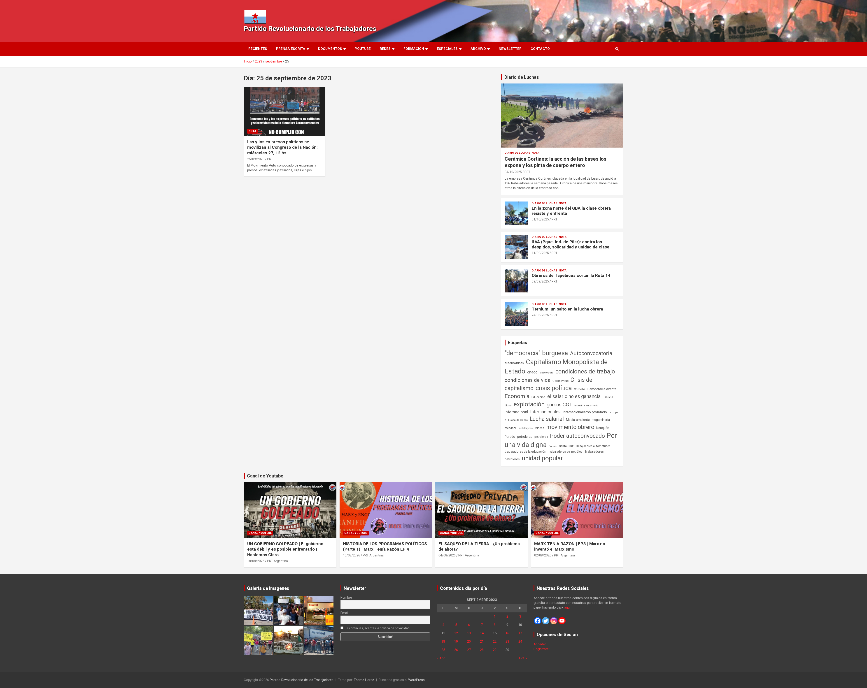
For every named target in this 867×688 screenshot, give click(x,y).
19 (456, 641)
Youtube (363, 49)
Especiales (447, 49)
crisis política (554, 388)
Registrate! (542, 649)
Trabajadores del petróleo (565, 451)
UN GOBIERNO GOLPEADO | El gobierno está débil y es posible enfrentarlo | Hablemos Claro (285, 549)
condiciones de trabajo (585, 371)
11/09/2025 (540, 253)
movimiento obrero (570, 427)
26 (456, 650)
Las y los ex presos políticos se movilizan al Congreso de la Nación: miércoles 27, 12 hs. (282, 147)
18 (443, 641)
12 (456, 633)
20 (469, 641)
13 (469, 633)
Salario (553, 446)
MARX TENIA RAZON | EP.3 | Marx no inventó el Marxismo (569, 546)
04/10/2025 (513, 172)
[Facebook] (537, 620)
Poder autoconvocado (577, 436)
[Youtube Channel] (562, 620)
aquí (567, 607)
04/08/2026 (447, 555)
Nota (252, 131)
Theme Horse (364, 680)
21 (482, 641)
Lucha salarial (547, 419)
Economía (517, 396)
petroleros (541, 436)
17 (520, 633)
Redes (385, 49)
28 (482, 650)
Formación (413, 49)
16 (507, 633)
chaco (532, 372)
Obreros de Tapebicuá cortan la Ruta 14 (571, 275)
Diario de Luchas (521, 77)
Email (344, 613)
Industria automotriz (586, 405)
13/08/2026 (351, 555)
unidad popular (542, 458)
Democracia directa (601, 389)
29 (494, 650)
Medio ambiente (578, 420)
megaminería (601, 420)
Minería (539, 428)
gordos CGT (559, 405)
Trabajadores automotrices (593, 446)
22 (494, 641)
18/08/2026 (255, 561)
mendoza (511, 428)
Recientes (257, 49)
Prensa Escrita (290, 49)
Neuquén (602, 428)
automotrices (514, 363)
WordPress (416, 680)
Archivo (478, 49)
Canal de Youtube (265, 476)
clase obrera (546, 372)
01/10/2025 (540, 219)
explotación (529, 404)
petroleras (524, 437)
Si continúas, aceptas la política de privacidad (377, 628)
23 (507, 641)
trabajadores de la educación (525, 451)
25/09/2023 (255, 159)
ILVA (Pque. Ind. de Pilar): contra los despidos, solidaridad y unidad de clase (570, 244)
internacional (516, 412)
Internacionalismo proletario (585, 412)
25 (443, 650)
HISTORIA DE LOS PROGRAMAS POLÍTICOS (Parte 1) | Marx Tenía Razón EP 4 (385, 546)
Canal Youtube (260, 533)
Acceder (540, 644)
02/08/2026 (542, 555)
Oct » (523, 658)
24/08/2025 (540, 315)
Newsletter (510, 49)
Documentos (330, 49)
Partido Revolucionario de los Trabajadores (310, 28)
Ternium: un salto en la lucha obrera (567, 309)
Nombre (346, 597)
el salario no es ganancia (574, 396)
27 (469, 650)
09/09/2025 (540, 281)
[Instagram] (553, 620)
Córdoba (579, 389)
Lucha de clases (518, 420)
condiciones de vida (527, 380)
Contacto (540, 49)
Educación (538, 397)
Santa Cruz (566, 446)
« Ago (441, 658)
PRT (270, 159)
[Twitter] (545, 620)
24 (520, 641)
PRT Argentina (277, 561)
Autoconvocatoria (591, 353)
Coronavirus (560, 380)
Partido (510, 437)
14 (482, 633)
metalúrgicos (526, 428)
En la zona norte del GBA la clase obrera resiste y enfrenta (571, 211)
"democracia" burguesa (536, 353)
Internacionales (545, 412)
